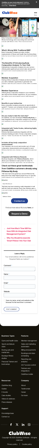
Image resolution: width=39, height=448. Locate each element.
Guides (4, 389)
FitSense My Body (29, 117)
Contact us (19, 201)
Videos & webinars (8, 399)
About (23, 385)
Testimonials (25, 389)
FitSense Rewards (23, 159)
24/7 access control (28, 365)
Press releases (7, 402)
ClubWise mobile (27, 374)
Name (6, 274)
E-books (5, 392)
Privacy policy (12, 444)
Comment (8, 265)
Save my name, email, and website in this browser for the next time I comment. (20, 301)
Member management (29, 341)
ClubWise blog (7, 385)
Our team (24, 395)
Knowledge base (8, 413)
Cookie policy (27, 444)
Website (7, 292)
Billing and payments (28, 350)
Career (23, 392)
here (29, 208)
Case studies (6, 395)
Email (6, 283)
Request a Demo (19, 213)
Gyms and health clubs (10, 341)
